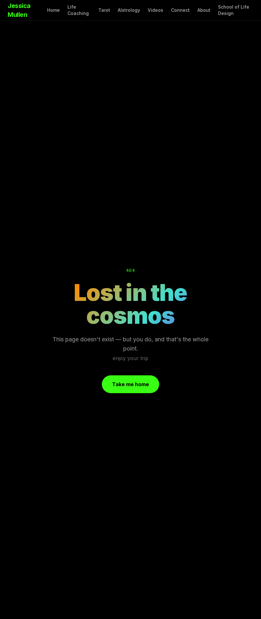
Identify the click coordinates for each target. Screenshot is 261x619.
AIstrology (129, 10)
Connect (180, 10)
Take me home (130, 384)
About (203, 10)
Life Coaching (78, 10)
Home (53, 10)
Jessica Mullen (19, 10)
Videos (155, 10)
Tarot (104, 10)
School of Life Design (233, 10)
